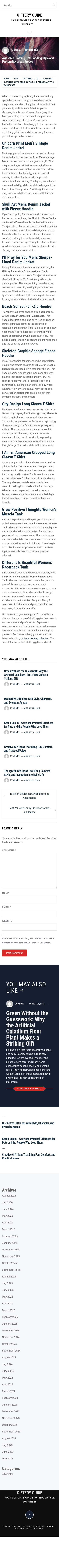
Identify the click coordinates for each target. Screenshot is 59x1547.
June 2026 (8, 1209)
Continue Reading (28, 1089)
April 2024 (7, 1384)
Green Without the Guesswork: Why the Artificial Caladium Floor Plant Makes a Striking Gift (26, 674)
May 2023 (7, 1458)
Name (6, 893)
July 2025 (7, 1283)
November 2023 (11, 1418)
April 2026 (7, 1222)
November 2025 (11, 1256)
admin (17, 50)
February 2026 (10, 1236)
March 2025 (8, 1310)
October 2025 (9, 1263)
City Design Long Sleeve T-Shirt (28, 403)
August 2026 (9, 1195)
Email (6, 907)
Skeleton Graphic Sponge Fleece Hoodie (28, 353)
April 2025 (7, 1303)
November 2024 (11, 1337)
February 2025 (10, 1316)
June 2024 (8, 1370)
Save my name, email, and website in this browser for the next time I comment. (28, 940)
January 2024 (9, 1404)
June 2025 (8, 1290)
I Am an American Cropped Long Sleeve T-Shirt (28, 454)
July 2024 (7, 1364)
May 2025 (7, 1296)
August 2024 (9, 1357)
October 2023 (9, 1424)
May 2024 (7, 1377)
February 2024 (10, 1397)
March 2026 (8, 1229)
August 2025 (9, 1276)
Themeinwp (37, 1529)
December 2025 (10, 1249)
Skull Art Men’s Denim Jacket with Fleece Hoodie (26, 206)
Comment (9, 850)
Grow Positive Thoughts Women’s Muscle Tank (29, 511)
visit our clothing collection (34, 638)
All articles (7, 1474)
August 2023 (9, 1438)
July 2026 (7, 1202)
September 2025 (11, 1269)
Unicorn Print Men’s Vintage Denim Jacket (25, 145)
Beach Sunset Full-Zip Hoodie (26, 306)
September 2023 (11, 1431)
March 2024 (8, 1391)
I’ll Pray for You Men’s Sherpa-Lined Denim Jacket (27, 259)
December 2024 (10, 1330)
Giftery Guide (29, 15)
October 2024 (9, 1344)
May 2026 (7, 1215)
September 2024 (11, 1350)
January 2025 (9, 1323)
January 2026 (9, 1242)
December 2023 (10, 1411)
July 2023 (7, 1445)
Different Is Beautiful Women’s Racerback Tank (27, 564)
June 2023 (8, 1451)
